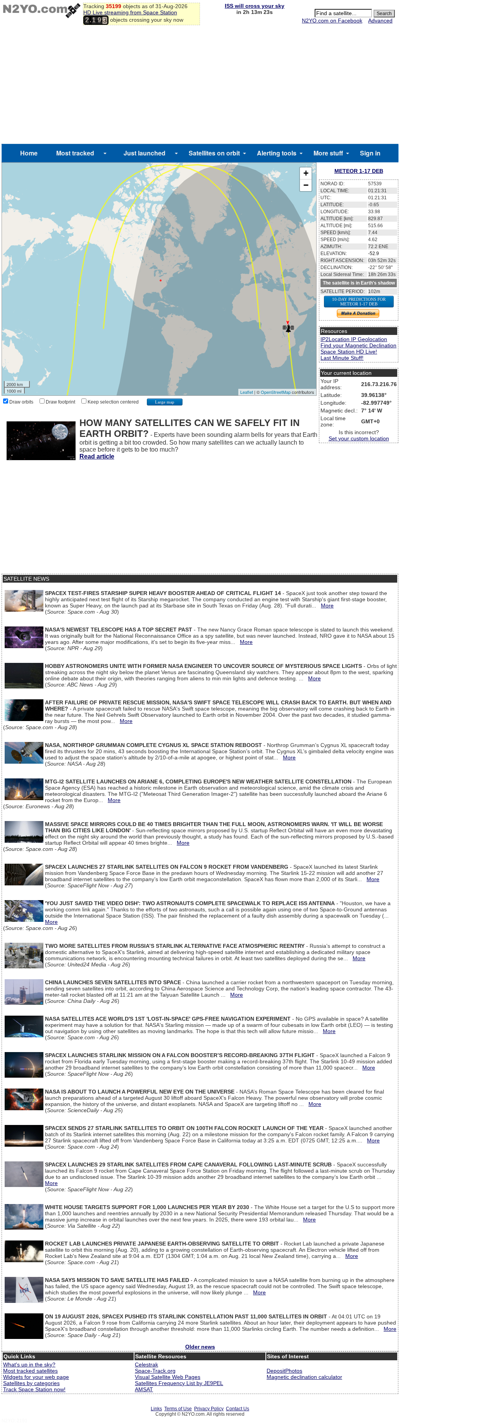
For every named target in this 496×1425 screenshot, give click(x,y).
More (327, 605)
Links (156, 1408)
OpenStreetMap (276, 392)
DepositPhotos (284, 1371)
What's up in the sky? (29, 1364)
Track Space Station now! (34, 1389)
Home (29, 152)
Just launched (144, 152)
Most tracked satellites (30, 1371)
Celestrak (146, 1364)
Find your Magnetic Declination (358, 345)
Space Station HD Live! (348, 351)
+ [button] (305, 173)
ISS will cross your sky (254, 6)
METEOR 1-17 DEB (358, 171)
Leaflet (246, 392)
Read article (96, 456)
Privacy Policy (209, 1408)
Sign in (370, 152)
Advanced (380, 20)
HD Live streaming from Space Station (130, 12)
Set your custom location (359, 438)
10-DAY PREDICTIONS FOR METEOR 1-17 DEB (359, 301)
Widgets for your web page (36, 1377)
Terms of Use (178, 1408)
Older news (200, 1347)
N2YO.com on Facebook (332, 20)
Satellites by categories (31, 1383)
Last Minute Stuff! (341, 358)
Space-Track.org (155, 1371)
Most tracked (75, 152)
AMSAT (144, 1389)
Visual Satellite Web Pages (167, 1377)
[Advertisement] (200, 85)
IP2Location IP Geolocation (353, 339)
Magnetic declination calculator (304, 1377)
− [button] (305, 185)
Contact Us (237, 1408)
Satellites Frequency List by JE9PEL (179, 1383)
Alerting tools (276, 152)
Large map (164, 402)
